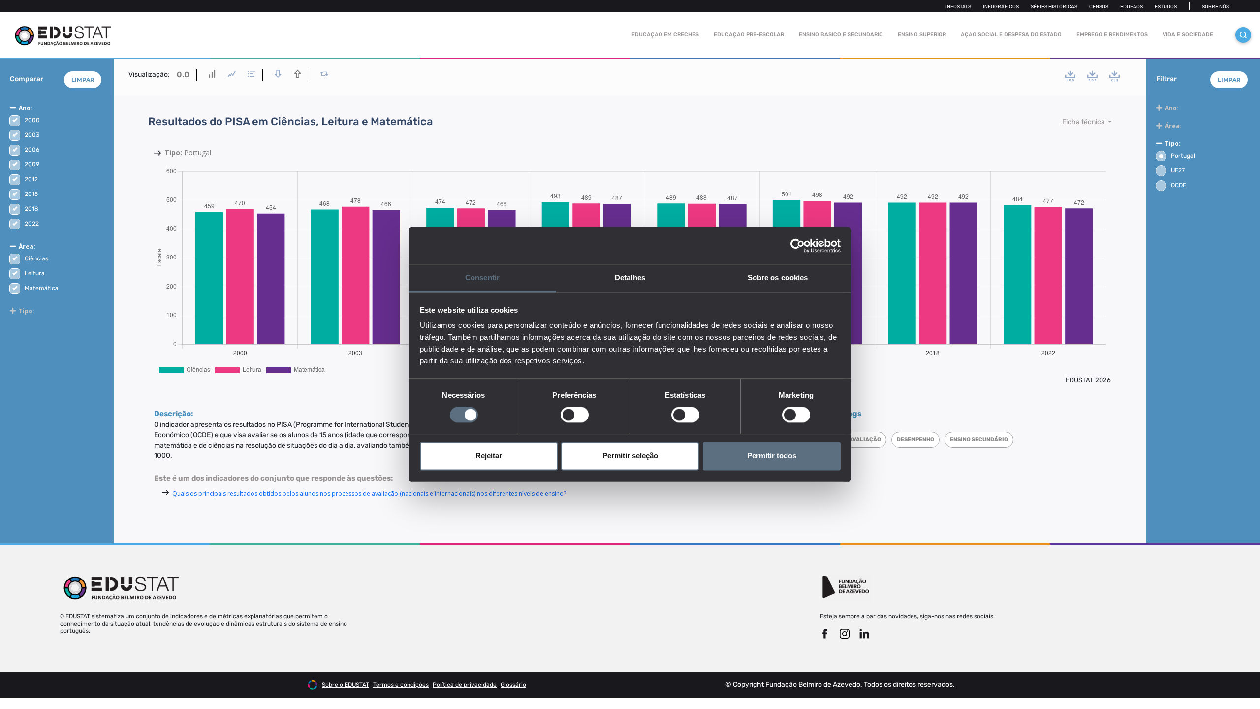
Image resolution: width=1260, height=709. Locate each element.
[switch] (575, 415)
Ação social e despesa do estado (1011, 35)
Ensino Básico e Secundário (841, 35)
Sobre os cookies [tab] (778, 277)
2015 (31, 194)
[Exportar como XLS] (1114, 75)
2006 (32, 149)
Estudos (1166, 7)
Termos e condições (401, 684)
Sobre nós (1215, 7)
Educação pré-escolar (749, 35)
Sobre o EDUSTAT (345, 684)
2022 (32, 223)
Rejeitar (488, 455)
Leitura (35, 273)
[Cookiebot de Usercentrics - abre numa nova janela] (798, 245)
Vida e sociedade (1188, 35)
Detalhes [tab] (630, 277)
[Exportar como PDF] (1092, 75)
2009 (32, 164)
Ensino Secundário (979, 439)
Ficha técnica (1084, 122)
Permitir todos (771, 455)
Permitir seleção (630, 455)
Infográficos (1001, 7)
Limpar (82, 79)
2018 (31, 208)
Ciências (36, 258)
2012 (31, 179)
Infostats (958, 7)
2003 (32, 134)
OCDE (1178, 185)
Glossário (513, 684)
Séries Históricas (1054, 7)
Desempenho (915, 439)
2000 (32, 120)
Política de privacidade (465, 684)
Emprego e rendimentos (1112, 35)
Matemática (42, 288)
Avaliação (865, 439)
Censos (1098, 7)
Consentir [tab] (482, 277)
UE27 (1178, 170)
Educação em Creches (665, 35)
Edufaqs (1131, 7)
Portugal (1183, 155)
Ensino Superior (922, 35)
